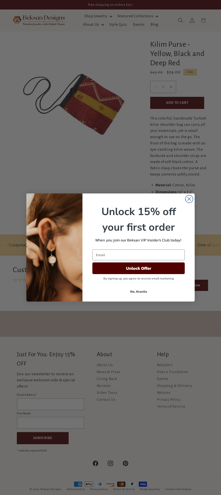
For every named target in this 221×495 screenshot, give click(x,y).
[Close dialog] (189, 199)
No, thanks (138, 291)
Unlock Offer (138, 268)
